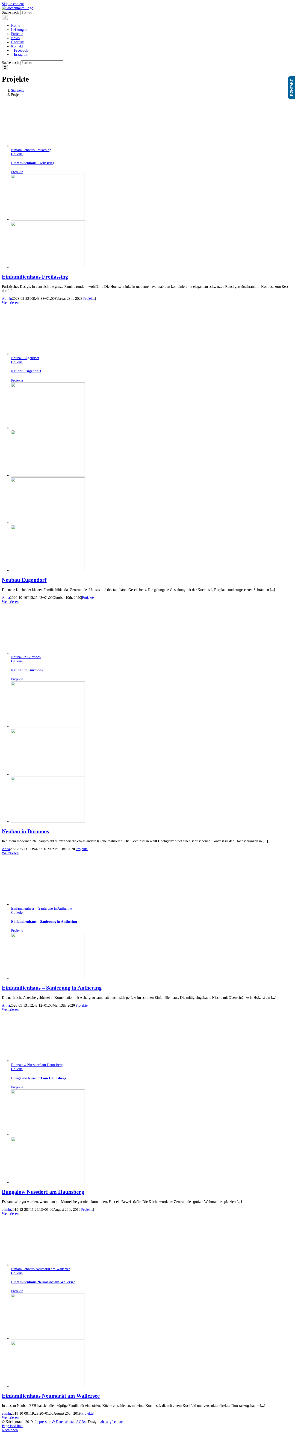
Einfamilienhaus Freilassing (31, 150)
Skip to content (13, 4)
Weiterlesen (10, 303)
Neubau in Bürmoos (26, 657)
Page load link (12, 1426)
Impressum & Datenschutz (54, 1422)
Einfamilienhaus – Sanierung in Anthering (41, 908)
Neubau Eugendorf (25, 358)
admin (6, 1209)
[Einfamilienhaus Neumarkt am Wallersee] (48, 1338)
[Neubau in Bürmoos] (48, 727)
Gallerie (17, 154)
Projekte (17, 172)
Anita (6, 597)
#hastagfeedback (112, 1422)
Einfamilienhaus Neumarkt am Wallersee (40, 1269)
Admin (7, 298)
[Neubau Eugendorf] (48, 428)
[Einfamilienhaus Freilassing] (48, 219)
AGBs (81, 1422)
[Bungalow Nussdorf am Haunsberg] (48, 1135)
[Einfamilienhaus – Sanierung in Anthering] (48, 978)
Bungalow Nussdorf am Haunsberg (37, 1065)
